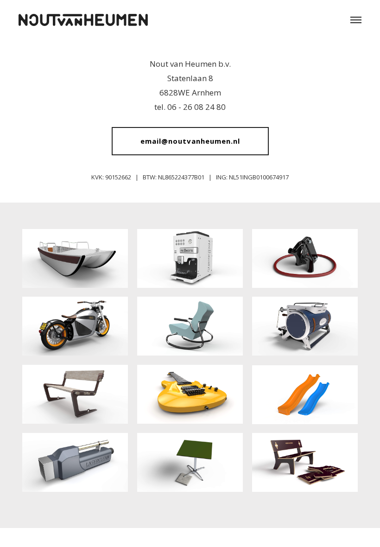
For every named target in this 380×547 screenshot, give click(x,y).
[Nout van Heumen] (83, 16)
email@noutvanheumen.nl (190, 141)
